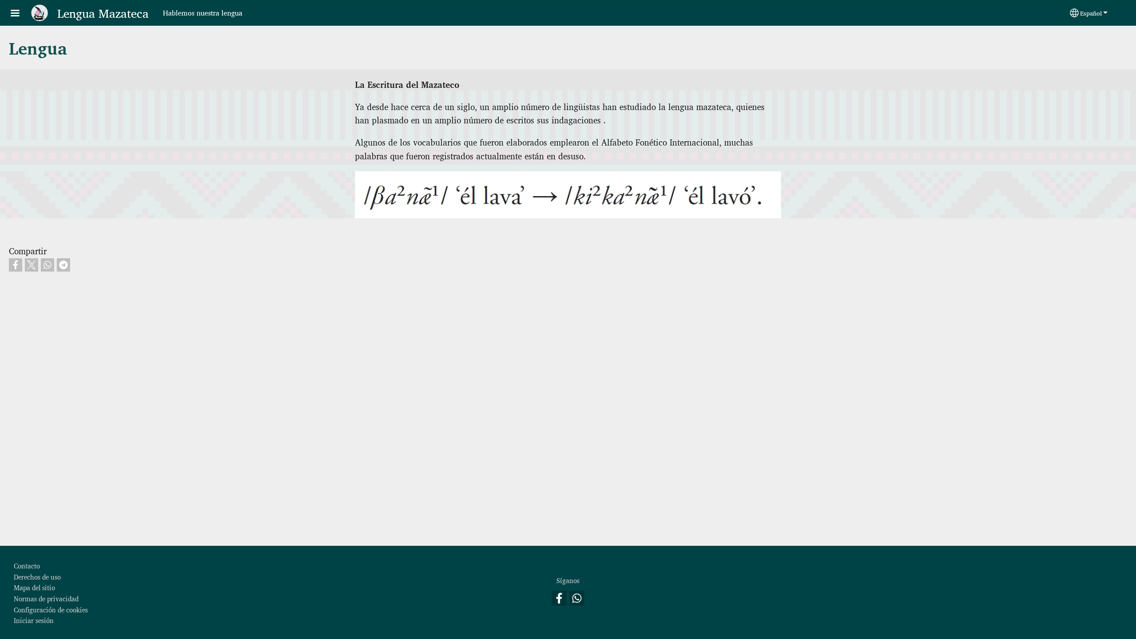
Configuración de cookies (51, 609)
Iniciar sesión (34, 620)
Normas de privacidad (46, 598)
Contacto (27, 565)
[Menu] (20, 14)
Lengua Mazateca (103, 13)
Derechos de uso (37, 576)
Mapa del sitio (34, 587)
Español (1091, 13)
